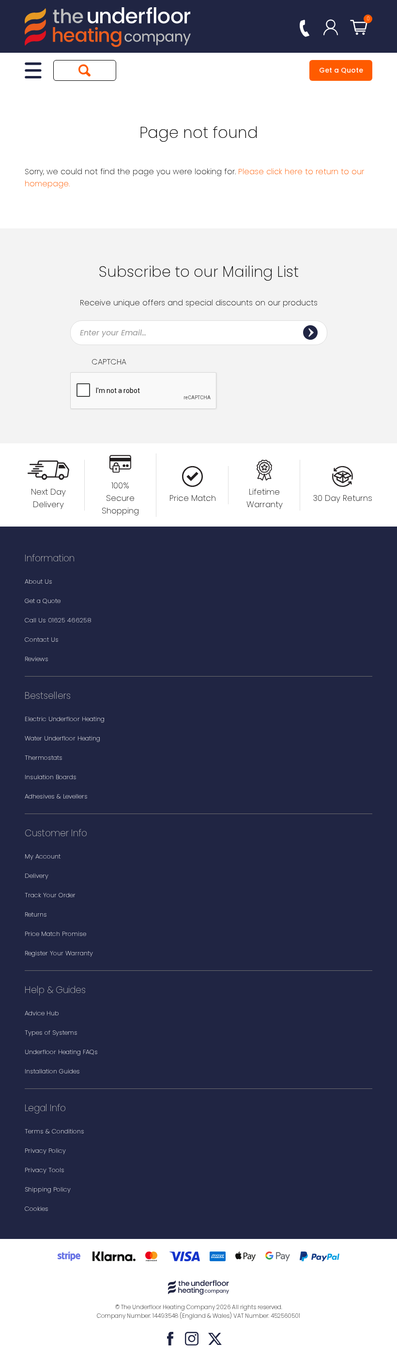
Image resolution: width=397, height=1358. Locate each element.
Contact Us (42, 639)
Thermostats (43, 757)
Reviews (36, 659)
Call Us (58, 620)
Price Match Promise (55, 933)
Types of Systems (51, 1032)
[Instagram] (191, 1338)
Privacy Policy (45, 1150)
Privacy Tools (44, 1170)
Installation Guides (52, 1071)
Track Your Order (50, 895)
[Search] (84, 70)
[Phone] (304, 29)
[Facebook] (170, 1338)
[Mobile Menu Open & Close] (33, 70)
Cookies (36, 1208)
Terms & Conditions (54, 1131)
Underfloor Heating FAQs (61, 1051)
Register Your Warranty (59, 953)
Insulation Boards (50, 777)
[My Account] (330, 27)
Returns (36, 914)
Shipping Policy (48, 1189)
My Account (43, 856)
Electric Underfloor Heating (65, 719)
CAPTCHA (109, 362)
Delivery (36, 875)
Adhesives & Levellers (56, 796)
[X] (215, 1338)
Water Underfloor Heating (62, 738)
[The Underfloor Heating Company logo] (108, 28)
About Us (38, 581)
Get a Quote (341, 70)
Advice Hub (42, 1013)
